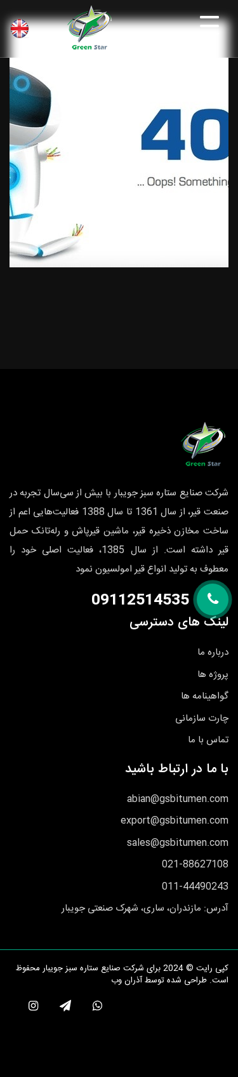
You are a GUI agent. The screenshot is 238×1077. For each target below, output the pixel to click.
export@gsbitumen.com (174, 821)
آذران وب (126, 980)
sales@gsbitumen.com (177, 843)
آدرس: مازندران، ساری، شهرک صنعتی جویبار (145, 908)
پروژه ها (212, 675)
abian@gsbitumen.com (177, 799)
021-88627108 (195, 865)
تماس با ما (208, 740)
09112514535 (140, 601)
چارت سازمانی (201, 718)
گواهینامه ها (204, 696)
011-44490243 (195, 887)
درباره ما (212, 652)
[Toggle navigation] (188, 27)
